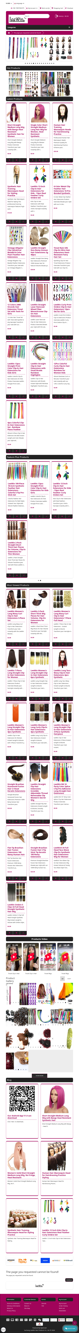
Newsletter (62, 1311)
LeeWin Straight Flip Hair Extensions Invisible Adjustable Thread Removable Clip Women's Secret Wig (39, 792)
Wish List (62, 1308)
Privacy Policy (11, 1311)
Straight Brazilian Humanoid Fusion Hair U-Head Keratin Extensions (16, 787)
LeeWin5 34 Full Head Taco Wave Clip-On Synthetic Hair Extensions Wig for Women (62, 852)
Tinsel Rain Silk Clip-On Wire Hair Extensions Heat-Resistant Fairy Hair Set (62, 252)
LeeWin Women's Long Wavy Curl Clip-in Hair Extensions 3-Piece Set (16, 616)
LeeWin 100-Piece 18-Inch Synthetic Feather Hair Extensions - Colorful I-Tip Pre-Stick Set (16, 489)
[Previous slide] (5, 519)
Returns (26, 1306)
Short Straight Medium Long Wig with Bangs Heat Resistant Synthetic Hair (56, 1118)
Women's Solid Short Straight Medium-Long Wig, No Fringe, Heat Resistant (21, 1175)
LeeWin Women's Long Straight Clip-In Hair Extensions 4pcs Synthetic (16, 728)
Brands (44, 1303)
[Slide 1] (38, 580)
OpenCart (43, 1328)
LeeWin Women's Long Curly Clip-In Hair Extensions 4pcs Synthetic (39, 728)
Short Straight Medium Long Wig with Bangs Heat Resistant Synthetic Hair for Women (16, 131)
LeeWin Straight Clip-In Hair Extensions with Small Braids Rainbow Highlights (38, 369)
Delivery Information (13, 1306)
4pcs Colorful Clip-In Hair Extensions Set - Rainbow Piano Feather (16, 426)
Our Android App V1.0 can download (19, 1117)
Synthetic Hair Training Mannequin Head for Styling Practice (16, 191)
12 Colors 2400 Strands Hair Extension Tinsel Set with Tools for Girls (16, 309)
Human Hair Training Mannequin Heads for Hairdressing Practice (62, 129)
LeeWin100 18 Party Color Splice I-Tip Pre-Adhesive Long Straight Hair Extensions (62, 789)
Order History (63, 1306)
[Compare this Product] (23, 160)
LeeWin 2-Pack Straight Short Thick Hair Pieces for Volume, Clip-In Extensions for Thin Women (17, 548)
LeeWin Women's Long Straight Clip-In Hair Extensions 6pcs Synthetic (39, 674)
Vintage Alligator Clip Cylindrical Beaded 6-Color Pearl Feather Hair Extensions (16, 252)
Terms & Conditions (13, 1303)
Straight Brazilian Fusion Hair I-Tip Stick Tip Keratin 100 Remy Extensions (39, 852)
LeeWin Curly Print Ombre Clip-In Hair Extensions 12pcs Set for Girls (62, 308)
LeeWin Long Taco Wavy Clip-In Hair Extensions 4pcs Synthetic (62, 674)
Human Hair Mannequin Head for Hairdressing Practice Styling (56, 1175)
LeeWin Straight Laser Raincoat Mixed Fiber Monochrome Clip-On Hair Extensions (39, 310)
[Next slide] (73, 519)
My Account (62, 1303)
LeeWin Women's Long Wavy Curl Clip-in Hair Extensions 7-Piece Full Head (62, 616)
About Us (10, 1308)
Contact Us (27, 1303)
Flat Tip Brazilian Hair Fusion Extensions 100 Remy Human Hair (16, 851)
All (62, 979)
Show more (39, 1076)
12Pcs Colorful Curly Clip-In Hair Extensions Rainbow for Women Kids (62, 368)
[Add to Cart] (9, 160)
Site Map (27, 1308)
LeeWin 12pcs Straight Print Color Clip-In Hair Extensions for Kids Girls (16, 368)
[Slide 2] (40, 580)
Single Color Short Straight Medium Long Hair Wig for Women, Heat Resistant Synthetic (39, 131)
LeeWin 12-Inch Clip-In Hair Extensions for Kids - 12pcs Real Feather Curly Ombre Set (38, 192)
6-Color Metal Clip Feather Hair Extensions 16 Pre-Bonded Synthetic (62, 189)
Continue (69, 1280)
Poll (43, 1306)
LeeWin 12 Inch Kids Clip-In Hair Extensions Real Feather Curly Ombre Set (55, 1232)
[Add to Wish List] (16, 160)
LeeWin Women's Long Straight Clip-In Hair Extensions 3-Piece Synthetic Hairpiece (62, 729)
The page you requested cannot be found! (27, 33)
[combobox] (34, 16)
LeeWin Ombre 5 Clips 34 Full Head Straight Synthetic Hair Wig (16, 908)
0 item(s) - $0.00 (63, 16)
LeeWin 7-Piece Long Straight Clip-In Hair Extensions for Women (16, 674)
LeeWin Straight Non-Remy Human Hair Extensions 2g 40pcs (39, 251)
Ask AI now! (71, 1328)
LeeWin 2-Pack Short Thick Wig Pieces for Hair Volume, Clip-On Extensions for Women (38, 617)
